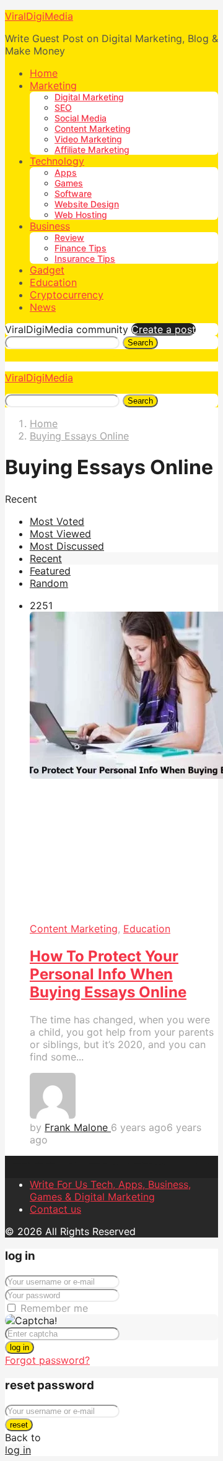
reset (19, 1424)
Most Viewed (60, 533)
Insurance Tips (85, 258)
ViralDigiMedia (39, 16)
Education (53, 282)
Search (140, 342)
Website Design (87, 204)
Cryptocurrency (66, 294)
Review (69, 237)
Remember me (54, 1308)
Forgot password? (47, 1360)
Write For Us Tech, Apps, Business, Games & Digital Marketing (110, 1190)
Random (49, 583)
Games (69, 183)
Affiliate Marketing (92, 149)
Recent (46, 558)
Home (44, 73)
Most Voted (57, 521)
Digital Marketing (89, 97)
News (43, 307)
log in (19, 1347)
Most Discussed (67, 546)
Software (73, 193)
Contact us (55, 1209)
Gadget (47, 270)
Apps (66, 172)
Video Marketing (88, 139)
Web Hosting (81, 214)
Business (50, 226)
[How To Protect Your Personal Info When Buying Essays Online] (124, 767)
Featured (50, 571)
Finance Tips (81, 248)
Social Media (81, 118)
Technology (57, 161)
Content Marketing (93, 128)
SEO (63, 107)
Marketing (53, 85)
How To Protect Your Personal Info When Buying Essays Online (108, 974)
